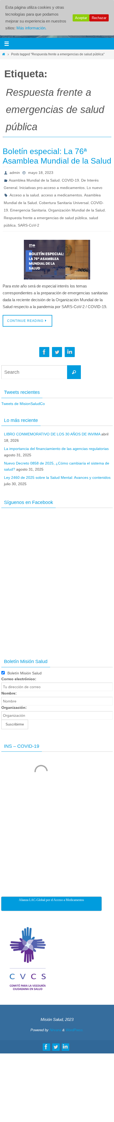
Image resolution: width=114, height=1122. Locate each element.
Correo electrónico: (18, 678)
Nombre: (9, 692)
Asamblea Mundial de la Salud (34, 180)
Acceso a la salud (24, 195)
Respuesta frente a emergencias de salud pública (45, 217)
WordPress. (75, 1029)
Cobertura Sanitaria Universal (64, 202)
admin (15, 172)
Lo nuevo (94, 187)
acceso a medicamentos (61, 195)
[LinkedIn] (70, 351)
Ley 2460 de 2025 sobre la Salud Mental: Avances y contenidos (57, 477)
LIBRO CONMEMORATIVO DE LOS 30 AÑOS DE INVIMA (52, 433)
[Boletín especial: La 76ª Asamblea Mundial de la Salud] (57, 258)
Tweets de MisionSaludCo (23, 403)
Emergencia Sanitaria (28, 210)
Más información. (31, 28)
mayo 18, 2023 (40, 172)
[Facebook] (44, 351)
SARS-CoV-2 (28, 224)
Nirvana (55, 1029)
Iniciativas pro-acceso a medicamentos (52, 187)
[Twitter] (57, 351)
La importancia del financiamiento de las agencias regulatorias (56, 448)
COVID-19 (70, 180)
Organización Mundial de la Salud (76, 210)
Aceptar (81, 18)
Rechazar (99, 18)
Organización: (14, 707)
